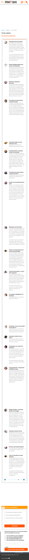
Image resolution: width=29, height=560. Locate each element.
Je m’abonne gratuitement (16, 549)
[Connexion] (26, 2)
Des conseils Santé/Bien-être (13, 515)
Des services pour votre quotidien (14, 518)
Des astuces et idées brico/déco (14, 512)
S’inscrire (14, 526)
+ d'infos (6, 547)
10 (21, 479)
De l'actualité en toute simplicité (15, 535)
